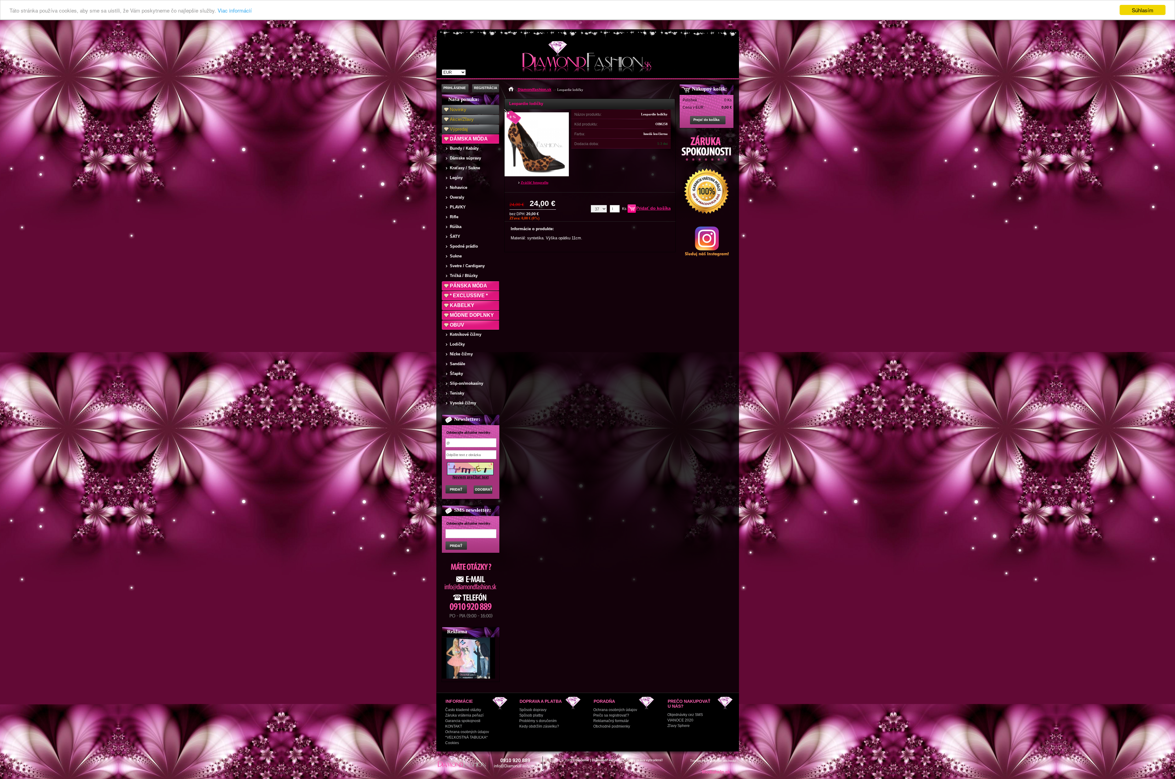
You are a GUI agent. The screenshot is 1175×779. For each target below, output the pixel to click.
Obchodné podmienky (611, 726)
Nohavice (458, 187)
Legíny (456, 177)
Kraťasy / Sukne (465, 168)
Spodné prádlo (464, 246)
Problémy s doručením (538, 721)
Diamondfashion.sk (534, 90)
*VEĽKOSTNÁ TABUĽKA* (466, 737)
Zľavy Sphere (678, 726)
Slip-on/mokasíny (466, 383)
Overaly (457, 197)
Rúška (455, 226)
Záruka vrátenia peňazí (464, 715)
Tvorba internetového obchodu (713, 760)
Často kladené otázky (463, 710)
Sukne (456, 256)
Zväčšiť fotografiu (534, 182)
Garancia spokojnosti (462, 721)
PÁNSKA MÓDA (468, 285)
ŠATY (455, 236)
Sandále (457, 363)
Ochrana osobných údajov (467, 732)
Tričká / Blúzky (464, 275)
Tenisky (457, 393)
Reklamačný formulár (611, 721)
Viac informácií (235, 10)
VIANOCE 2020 (680, 720)
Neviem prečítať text (471, 477)
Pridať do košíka (653, 208)
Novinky (458, 109)
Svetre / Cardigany (467, 266)
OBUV (457, 325)
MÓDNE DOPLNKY (472, 315)
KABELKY (462, 305)
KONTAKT (453, 726)
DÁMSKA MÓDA (469, 138)
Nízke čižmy (461, 354)
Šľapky (456, 373)
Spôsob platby (531, 715)
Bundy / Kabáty (464, 148)
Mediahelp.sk (716, 771)
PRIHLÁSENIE (454, 88)
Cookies (452, 743)
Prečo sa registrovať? (611, 715)
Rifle (454, 217)
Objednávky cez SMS (685, 715)
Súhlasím (1142, 10)
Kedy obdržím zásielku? (539, 726)
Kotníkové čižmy (465, 334)
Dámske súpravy (465, 158)
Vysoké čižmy (463, 403)
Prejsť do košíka (706, 120)
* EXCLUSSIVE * (469, 295)
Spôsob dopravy (532, 710)
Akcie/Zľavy (462, 119)
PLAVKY (458, 207)
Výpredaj (459, 129)
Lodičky (457, 344)
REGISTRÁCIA (485, 88)
